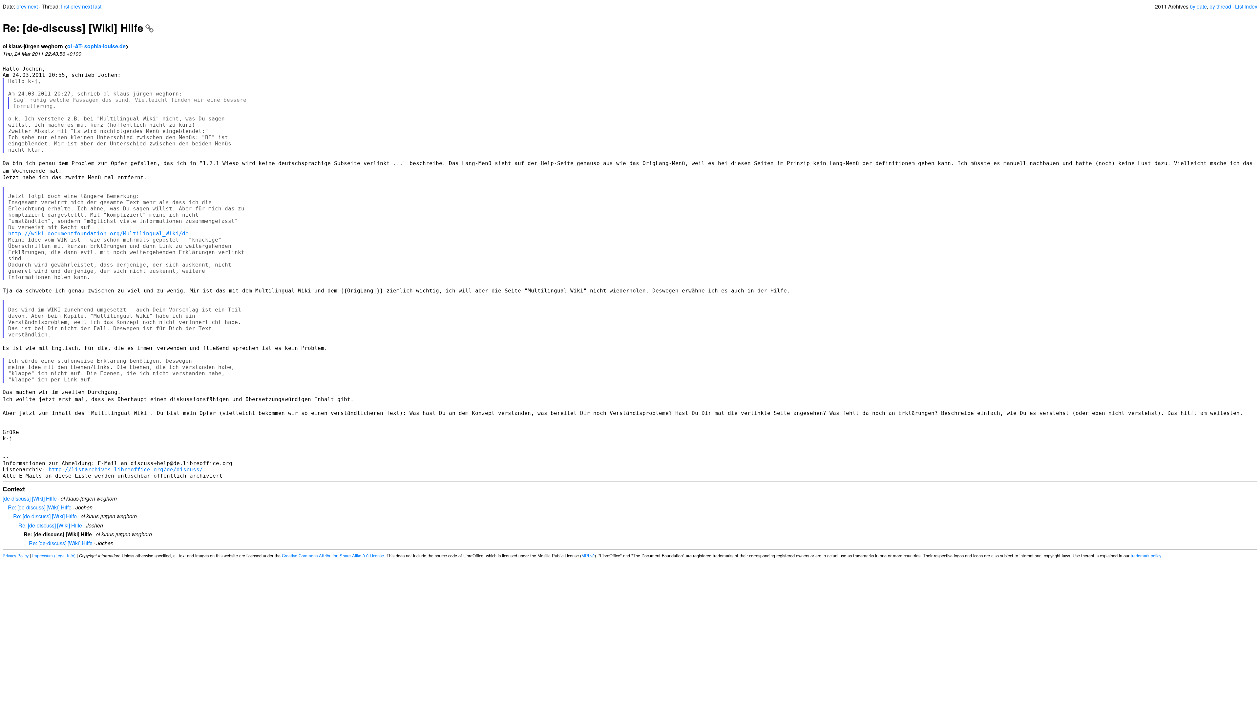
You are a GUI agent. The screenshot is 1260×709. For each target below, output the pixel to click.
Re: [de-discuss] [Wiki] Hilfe (73, 27)
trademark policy (1146, 555)
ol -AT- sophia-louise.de (96, 46)
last (97, 6)
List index (1246, 6)
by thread (1220, 6)
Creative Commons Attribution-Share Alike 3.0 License (333, 555)
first (65, 6)
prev (21, 6)
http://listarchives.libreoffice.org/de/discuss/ (126, 469)
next (33, 6)
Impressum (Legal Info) (53, 555)
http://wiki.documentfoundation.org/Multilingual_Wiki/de (98, 233)
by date (1198, 6)
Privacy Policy (16, 555)
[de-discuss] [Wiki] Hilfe (30, 498)
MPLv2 (588, 555)
